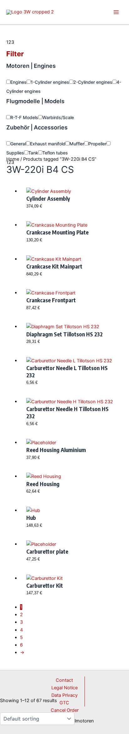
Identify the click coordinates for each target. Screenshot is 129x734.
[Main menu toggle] (116, 12)
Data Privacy (64, 695)
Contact (64, 680)
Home (12, 159)
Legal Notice (64, 688)
